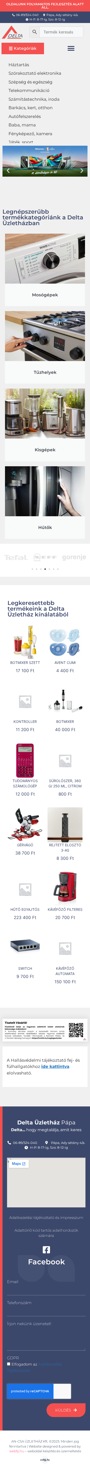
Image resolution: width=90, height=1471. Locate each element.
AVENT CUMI (65, 662)
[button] (71, 48)
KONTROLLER (25, 721)
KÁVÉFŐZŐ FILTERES (65, 909)
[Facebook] (46, 1250)
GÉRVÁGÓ (25, 845)
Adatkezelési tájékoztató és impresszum (46, 1217)
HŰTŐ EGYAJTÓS (25, 909)
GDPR (13, 1358)
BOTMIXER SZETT (25, 662)
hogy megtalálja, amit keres (46, 1129)
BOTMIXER (65, 721)
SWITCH (25, 968)
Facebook (46, 1261)
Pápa (46, 1122)
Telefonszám (19, 1302)
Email (12, 1281)
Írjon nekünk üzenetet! (29, 1323)
